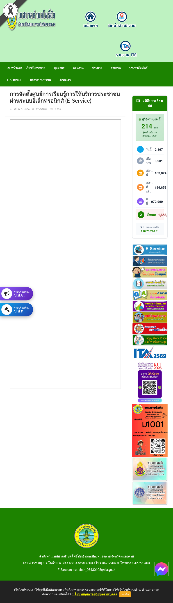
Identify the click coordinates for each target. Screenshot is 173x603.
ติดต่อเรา (65, 80)
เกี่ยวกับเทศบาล (35, 68)
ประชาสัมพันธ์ (138, 68)
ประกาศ (97, 68)
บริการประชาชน (40, 80)
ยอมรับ (125, 594)
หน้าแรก (16, 68)
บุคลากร (59, 68)
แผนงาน (78, 68)
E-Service (14, 80)
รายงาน (116, 68)
